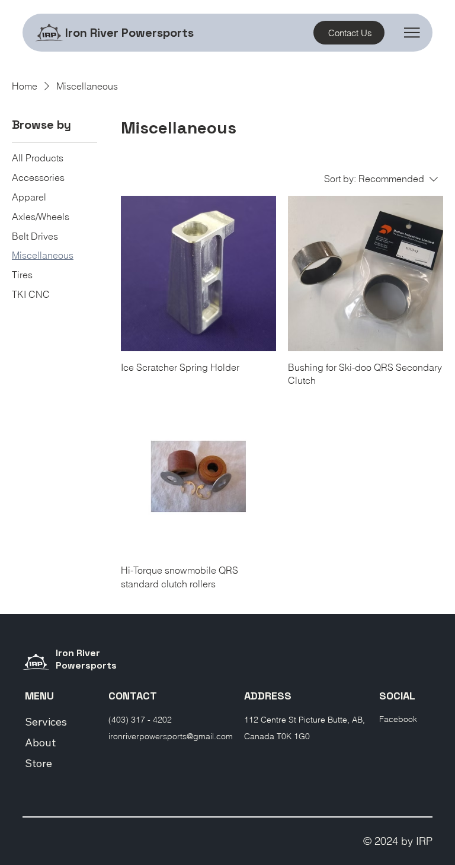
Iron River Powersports (129, 32)
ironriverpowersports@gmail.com (170, 736)
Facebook (398, 719)
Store (38, 763)
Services (46, 722)
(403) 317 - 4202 (140, 719)
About (40, 742)
